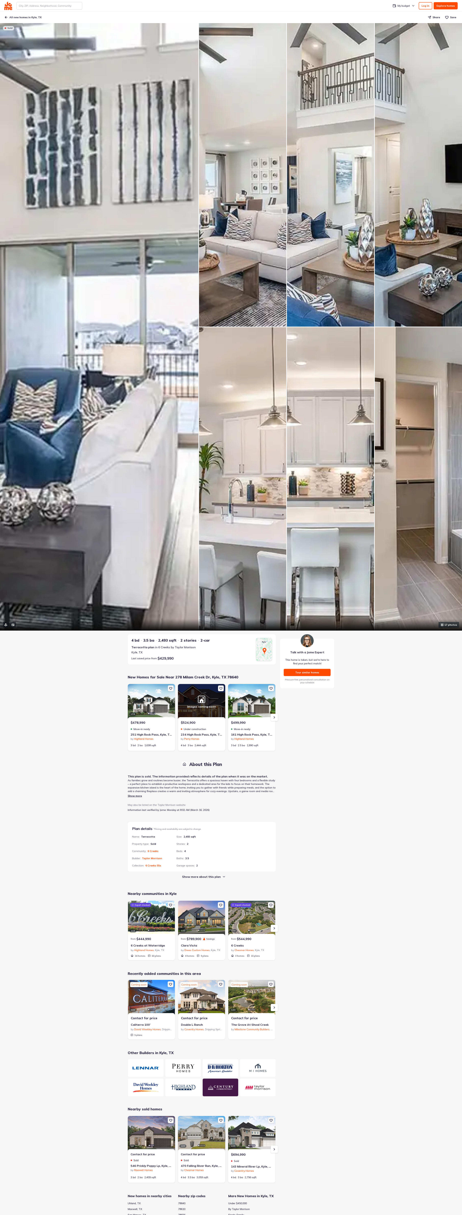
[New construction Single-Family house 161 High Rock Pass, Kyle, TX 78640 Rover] (251, 702)
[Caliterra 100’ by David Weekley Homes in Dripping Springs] (151, 998)
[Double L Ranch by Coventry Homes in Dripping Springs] (201, 998)
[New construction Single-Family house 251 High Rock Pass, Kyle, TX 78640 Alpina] (151, 702)
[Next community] (274, 928)
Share (436, 17)
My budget (404, 5)
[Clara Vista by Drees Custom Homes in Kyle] (201, 919)
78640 (181, 1203)
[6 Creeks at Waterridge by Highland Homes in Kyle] (151, 919)
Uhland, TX (134, 1203)
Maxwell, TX (135, 1209)
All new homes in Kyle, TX (25, 17)
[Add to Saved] (171, 688)
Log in (425, 5)
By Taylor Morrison (239, 1209)
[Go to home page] (8, 5)
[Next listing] (274, 717)
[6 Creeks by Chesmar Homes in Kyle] (251, 919)
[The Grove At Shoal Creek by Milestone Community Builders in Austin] (251, 998)
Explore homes (446, 5)
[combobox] (49, 5)
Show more (135, 795)
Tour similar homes (307, 672)
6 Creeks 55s (153, 865)
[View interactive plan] (13, 625)
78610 (181, 1209)
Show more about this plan (201, 877)
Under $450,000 (237, 1203)
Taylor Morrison (152, 858)
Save (453, 17)
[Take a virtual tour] (6, 625)
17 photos (450, 624)
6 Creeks (153, 851)
